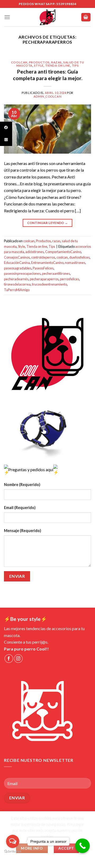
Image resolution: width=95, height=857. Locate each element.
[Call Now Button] (82, 845)
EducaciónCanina (17, 262)
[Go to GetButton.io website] (12, 851)
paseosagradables (17, 268)
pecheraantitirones (56, 273)
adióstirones (34, 252)
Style (39, 65)
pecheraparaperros (44, 279)
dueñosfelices (79, 257)
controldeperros (43, 257)
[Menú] (7, 17)
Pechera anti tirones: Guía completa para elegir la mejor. (47, 74)
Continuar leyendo (47, 223)
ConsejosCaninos (17, 257)
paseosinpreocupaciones (22, 273)
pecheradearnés (16, 279)
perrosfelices (69, 279)
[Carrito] (86, 17)
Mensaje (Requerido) (22, 530)
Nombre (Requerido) (22, 484)
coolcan (19, 62)
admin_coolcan (47, 96)
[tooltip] (6, 128)
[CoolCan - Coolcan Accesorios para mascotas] (47, 17)
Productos (39, 62)
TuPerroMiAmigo (17, 290)
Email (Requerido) (20, 507)
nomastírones (75, 262)
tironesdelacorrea (17, 284)
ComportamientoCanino (63, 252)
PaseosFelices (43, 268)
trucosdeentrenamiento (49, 284)
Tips (75, 65)
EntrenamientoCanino (47, 262)
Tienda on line (57, 65)
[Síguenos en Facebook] (8, 658)
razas (56, 62)
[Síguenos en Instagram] (18, 658)
